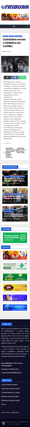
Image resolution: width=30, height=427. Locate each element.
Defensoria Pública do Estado (10, 400)
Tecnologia (22, 176)
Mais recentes (18, 36)
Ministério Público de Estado (10, 396)
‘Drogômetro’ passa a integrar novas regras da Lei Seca (14, 180)
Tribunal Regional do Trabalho (10, 392)
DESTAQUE (5, 36)
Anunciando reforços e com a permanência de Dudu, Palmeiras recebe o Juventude (10, 152)
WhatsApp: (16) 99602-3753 (9, 369)
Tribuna (17, 183)
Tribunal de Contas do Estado (10, 388)
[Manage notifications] (3, 423)
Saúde (20, 194)
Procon (3, 404)
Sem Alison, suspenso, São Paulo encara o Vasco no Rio (20, 150)
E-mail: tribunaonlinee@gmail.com (11, 372)
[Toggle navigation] (14, 26)
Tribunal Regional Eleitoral (9, 384)
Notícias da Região (8, 211)
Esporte (11, 36)
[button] (27, 26)
